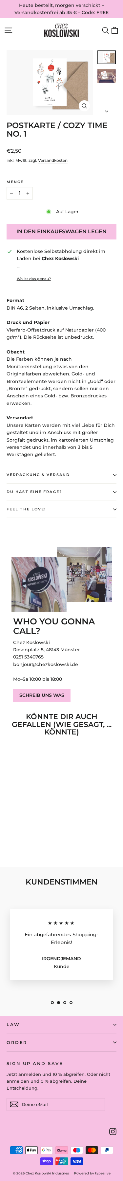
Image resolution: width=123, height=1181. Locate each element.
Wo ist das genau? (34, 278)
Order (17, 1042)
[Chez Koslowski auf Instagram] (112, 1131)
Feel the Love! (26, 509)
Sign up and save (35, 1063)
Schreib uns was (41, 695)
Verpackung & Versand (38, 475)
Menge (15, 182)
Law (13, 1024)
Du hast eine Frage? (34, 492)
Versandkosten (53, 160)
